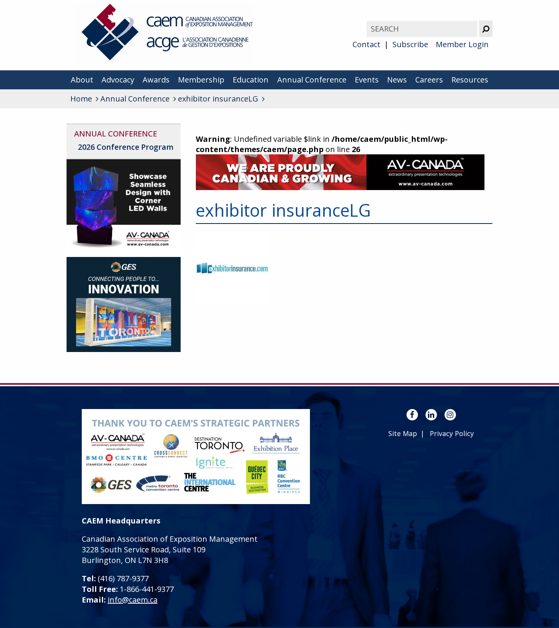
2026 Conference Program (125, 147)
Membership (201, 80)
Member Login (462, 44)
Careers (429, 80)
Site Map (402, 433)
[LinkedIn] (431, 414)
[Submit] (485, 29)
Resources (469, 80)
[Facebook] (412, 414)
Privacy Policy (452, 433)
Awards (156, 80)
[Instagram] (450, 414)
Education (250, 80)
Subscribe (410, 44)
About (82, 80)
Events (367, 80)
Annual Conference (311, 80)
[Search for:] (423, 29)
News (397, 80)
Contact (366, 44)
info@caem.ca (132, 600)
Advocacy (118, 80)
